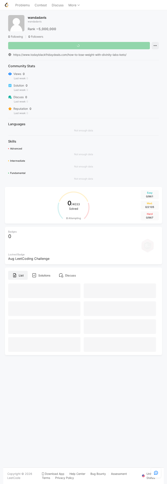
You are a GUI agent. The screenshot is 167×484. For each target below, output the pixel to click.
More (72, 5)
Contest (41, 5)
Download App (54, 473)
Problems (22, 5)
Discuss (58, 5)
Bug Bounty (98, 473)
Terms (46, 477)
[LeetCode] (7, 5)
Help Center (77, 473)
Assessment (119, 473)
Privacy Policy (64, 477)
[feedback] (156, 473)
